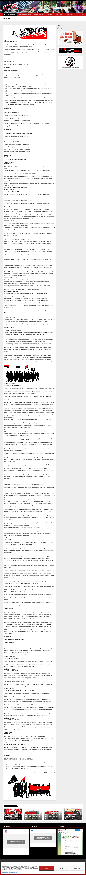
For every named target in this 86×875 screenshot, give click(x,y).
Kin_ (14, 818)
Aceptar (46, 868)
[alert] (70, 28)
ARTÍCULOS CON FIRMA (39, 14)
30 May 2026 (28, 818)
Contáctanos (59, 14)
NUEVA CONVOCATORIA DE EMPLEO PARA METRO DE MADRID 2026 (12, 816)
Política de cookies (5, 872)
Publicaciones (55, 811)
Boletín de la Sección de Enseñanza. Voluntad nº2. (32, 815)
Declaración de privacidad (12, 872)
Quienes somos (12, 14)
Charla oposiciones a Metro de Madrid (71, 815)
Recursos (50, 14)
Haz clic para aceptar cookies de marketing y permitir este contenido (16, 842)
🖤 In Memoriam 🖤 (69, 14)
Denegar (61, 868)
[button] (83, 863)
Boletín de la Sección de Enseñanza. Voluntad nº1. (52, 815)
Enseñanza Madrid (48, 811)
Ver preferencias (77, 868)
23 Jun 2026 (8, 818)
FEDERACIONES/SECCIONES (25, 14)
